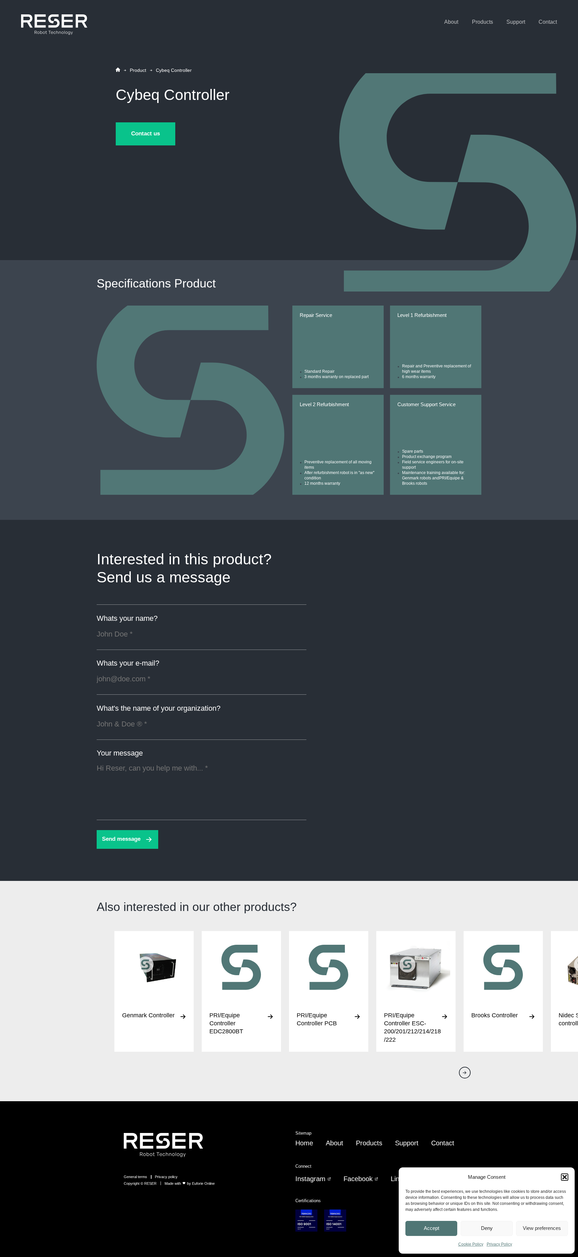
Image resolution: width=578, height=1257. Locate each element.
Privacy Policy (499, 1244)
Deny (487, 1228)
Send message (121, 839)
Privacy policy (166, 1177)
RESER (150, 1183)
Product (138, 70)
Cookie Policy (470, 1244)
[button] (564, 1177)
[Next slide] (465, 1072)
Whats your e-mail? (128, 663)
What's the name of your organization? (158, 708)
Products (482, 22)
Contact (548, 22)
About (451, 22)
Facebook (358, 1178)
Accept (431, 1228)
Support (515, 22)
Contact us (145, 133)
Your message (120, 753)
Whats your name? (127, 618)
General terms (135, 1177)
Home (304, 1143)
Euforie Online (203, 1183)
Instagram (310, 1178)
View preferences (542, 1228)
